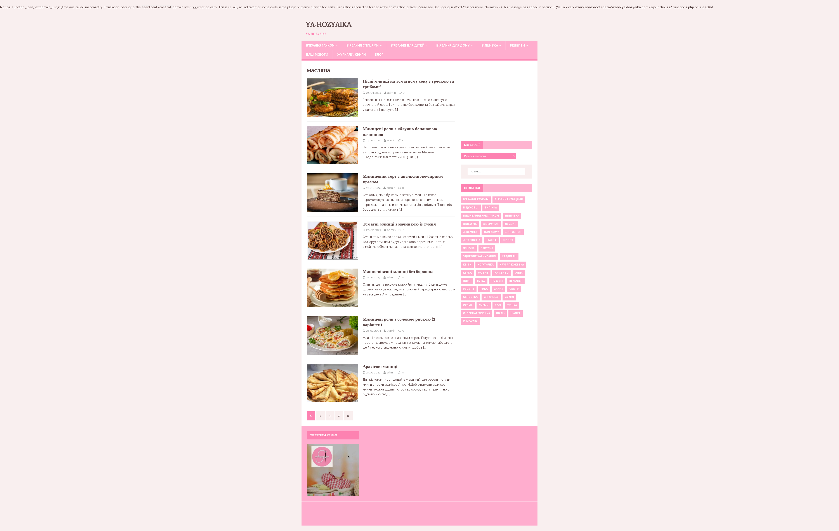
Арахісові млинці (380, 366)
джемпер (470, 232)
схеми (484, 305)
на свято (501, 272)
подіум (497, 280)
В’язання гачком (320, 45)
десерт (510, 224)
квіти (467, 264)
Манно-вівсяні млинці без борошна (398, 271)
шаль (500, 313)
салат (498, 288)
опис (519, 272)
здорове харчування (479, 256)
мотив (483, 272)
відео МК (470, 224)
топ (498, 305)
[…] (396, 109)
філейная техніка (476, 313)
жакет (491, 240)
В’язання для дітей (407, 45)
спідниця (491, 296)
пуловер (515, 280)
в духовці (470, 207)
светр (514, 288)
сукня (509, 296)
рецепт (468, 288)
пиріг (467, 280)
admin (391, 92)
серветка (470, 296)
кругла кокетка (512, 264)
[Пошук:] (496, 171)
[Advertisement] (496, 103)
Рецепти (517, 45)
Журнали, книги (351, 54)
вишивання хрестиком (481, 215)
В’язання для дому (453, 45)
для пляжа (471, 240)
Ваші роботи (317, 54)
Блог (379, 54)
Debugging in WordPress (452, 7)
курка (467, 272)
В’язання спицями (363, 45)
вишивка (512, 215)
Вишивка (490, 45)
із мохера (470, 321)
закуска (487, 248)
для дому (491, 232)
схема (468, 305)
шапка (515, 313)
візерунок (491, 224)
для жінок (513, 232)
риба (484, 288)
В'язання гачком (476, 199)
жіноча (469, 248)
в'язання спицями (509, 199)
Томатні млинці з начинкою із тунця (399, 223)
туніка (512, 305)
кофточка (486, 264)
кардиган (509, 256)
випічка (491, 207)
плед (481, 280)
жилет (508, 240)
